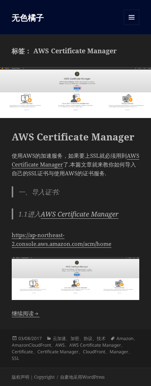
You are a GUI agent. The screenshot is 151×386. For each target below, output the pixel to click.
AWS (60, 345)
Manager (119, 352)
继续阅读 (26, 313)
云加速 (59, 338)
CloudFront (94, 352)
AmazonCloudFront (31, 345)
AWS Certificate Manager (73, 136)
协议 (88, 338)
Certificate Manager (57, 352)
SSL (15, 358)
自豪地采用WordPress (82, 377)
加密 (74, 338)
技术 (101, 338)
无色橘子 (28, 17)
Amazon (125, 338)
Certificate (22, 352)
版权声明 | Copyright (33, 377)
